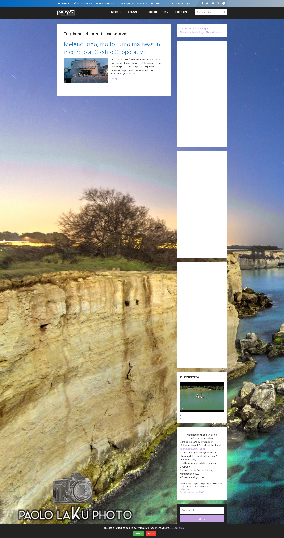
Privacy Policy (83, 3)
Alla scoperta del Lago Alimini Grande (200, 32)
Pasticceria (159, 3)
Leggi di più (178, 527)
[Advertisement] (202, 94)
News (114, 12)
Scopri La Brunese (107, 3)
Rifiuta (151, 533)
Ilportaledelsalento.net (192, 449)
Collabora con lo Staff (192, 492)
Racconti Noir (156, 12)
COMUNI (132, 12)
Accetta (138, 533)
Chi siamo (65, 3)
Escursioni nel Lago (180, 3)
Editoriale (182, 12)
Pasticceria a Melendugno (194, 28)
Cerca (224, 12)
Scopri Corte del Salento (135, 3)
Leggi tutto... (118, 78)
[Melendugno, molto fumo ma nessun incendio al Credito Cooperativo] (86, 70)
